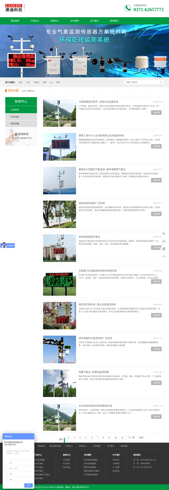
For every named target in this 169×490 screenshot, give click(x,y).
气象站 (36, 82)
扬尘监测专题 (55, 446)
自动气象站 (38, 463)
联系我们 (114, 21)
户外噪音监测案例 (91, 475)
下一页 (131, 438)
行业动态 (15, 117)
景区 (58, 82)
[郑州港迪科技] (15, 8)
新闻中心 (55, 21)
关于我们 (94, 21)
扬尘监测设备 (39, 460)
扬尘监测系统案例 (91, 460)
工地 (28, 82)
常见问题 (15, 123)
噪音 (44, 82)
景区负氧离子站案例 (91, 471)
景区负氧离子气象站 (42, 475)
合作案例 (74, 21)
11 (122, 438)
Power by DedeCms (48, 487)
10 (115, 438)
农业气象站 (38, 467)
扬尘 (20, 82)
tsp (51, 82)
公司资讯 (15, 110)
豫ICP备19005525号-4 (80, 487)
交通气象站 (38, 478)
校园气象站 (38, 471)
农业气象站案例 (90, 463)
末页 (141, 438)
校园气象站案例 (90, 467)
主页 (23, 91)
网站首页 (15, 21)
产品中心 (35, 21)
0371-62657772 (164, 233)
